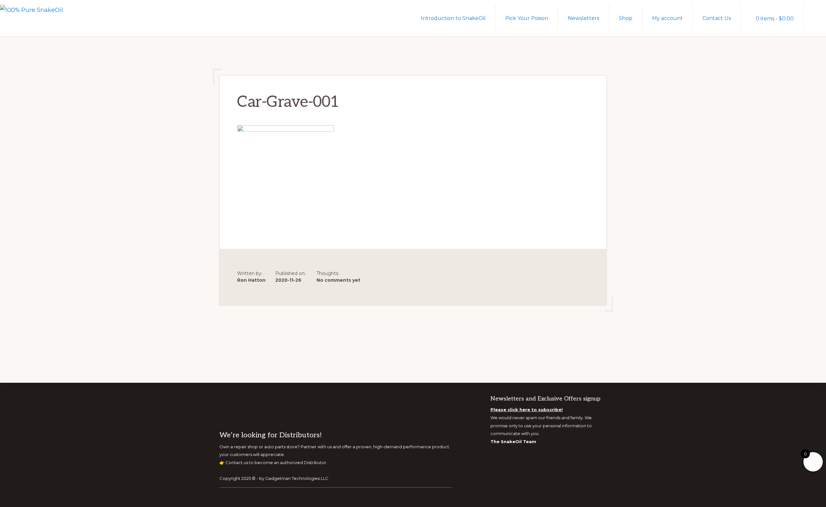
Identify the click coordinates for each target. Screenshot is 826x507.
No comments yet (338, 280)
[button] (815, 18)
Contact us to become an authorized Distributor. (276, 462)
